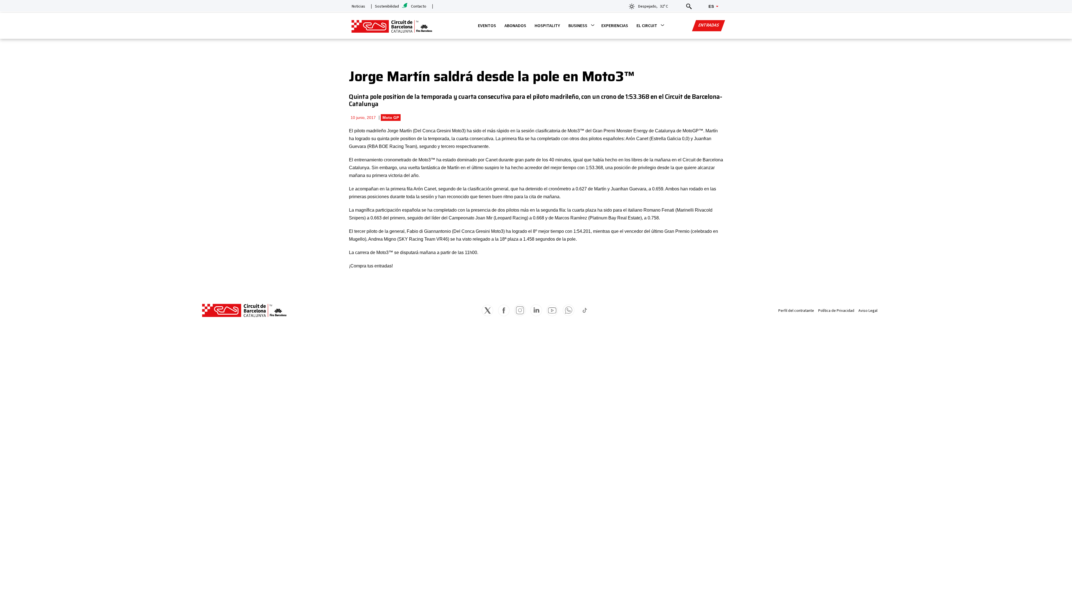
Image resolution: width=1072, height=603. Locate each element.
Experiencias (614, 26)
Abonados (515, 26)
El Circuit (646, 26)
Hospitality (547, 26)
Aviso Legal (867, 311)
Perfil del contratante (796, 311)
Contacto (418, 6)
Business (577, 26)
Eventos (487, 26)
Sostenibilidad (387, 6)
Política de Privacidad (836, 311)
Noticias (358, 6)
